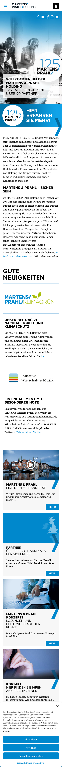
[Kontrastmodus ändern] (56, 6)
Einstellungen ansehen (31, 755)
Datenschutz (38, 763)
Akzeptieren (31, 739)
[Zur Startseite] (24, 5)
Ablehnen (31, 747)
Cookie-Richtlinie (24, 763)
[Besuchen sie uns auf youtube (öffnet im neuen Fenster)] (57, 17)
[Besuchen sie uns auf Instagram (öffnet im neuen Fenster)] (52, 17)
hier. (43, 356)
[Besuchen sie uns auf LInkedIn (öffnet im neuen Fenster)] (43, 17)
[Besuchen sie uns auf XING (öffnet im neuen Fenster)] (38, 17)
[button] (57, 706)
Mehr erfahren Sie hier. (29, 432)
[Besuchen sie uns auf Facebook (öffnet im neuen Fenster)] (47, 17)
